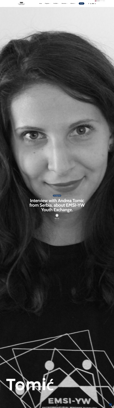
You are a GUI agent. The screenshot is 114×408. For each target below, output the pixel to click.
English (98, 0)
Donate (81, 3)
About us (72, 3)
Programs (47, 3)
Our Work (55, 3)
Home (40, 3)
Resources (64, 3)
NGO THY (57, 218)
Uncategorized (57, 195)
